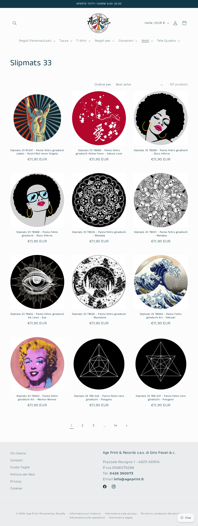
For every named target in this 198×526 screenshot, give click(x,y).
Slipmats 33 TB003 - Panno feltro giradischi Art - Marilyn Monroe (37, 397)
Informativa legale (121, 517)
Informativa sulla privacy (121, 513)
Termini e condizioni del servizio (161, 513)
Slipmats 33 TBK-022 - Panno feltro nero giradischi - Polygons (99, 397)
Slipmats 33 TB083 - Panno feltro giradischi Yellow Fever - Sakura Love (99, 152)
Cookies (16, 488)
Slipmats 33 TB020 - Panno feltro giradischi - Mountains (99, 316)
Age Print (32, 513)
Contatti (16, 460)
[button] (14, 23)
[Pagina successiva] (126, 425)
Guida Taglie (20, 467)
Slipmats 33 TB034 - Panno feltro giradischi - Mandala (99, 234)
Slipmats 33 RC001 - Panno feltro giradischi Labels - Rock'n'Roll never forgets (37, 152)
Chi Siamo (18, 453)
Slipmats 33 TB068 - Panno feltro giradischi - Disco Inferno (37, 234)
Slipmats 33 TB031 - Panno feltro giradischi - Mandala (161, 234)
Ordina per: (103, 84)
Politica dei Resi (22, 474)
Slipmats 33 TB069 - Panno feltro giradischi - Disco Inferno (161, 152)
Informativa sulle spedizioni (87, 517)
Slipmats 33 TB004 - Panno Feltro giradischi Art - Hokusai (161, 316)
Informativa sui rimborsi (85, 513)
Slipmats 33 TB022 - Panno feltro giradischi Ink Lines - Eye (37, 316)
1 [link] (71, 426)
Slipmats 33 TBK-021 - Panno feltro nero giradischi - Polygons (161, 397)
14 (115, 425)
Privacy (15, 481)
